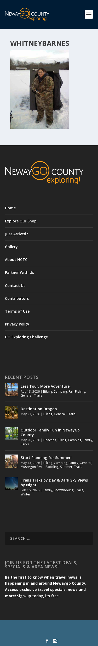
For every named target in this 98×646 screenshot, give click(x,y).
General (26, 395)
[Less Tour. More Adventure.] (11, 389)
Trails (38, 395)
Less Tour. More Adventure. (46, 386)
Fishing (80, 391)
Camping (60, 391)
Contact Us (15, 285)
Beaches (49, 440)
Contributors (17, 298)
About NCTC (16, 259)
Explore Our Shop (21, 220)
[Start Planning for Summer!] (11, 461)
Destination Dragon (39, 408)
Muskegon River (32, 467)
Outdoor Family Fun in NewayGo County (50, 432)
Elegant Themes (48, 627)
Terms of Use (17, 311)
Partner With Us (19, 272)
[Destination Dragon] (11, 412)
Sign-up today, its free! (38, 595)
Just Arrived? (16, 233)
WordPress (49, 633)
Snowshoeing (63, 490)
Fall (70, 391)
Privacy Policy (17, 324)
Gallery (11, 246)
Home (10, 207)
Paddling (52, 467)
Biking (47, 391)
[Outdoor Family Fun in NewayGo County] (11, 433)
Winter (25, 494)
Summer (66, 467)
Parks (25, 444)
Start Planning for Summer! (46, 457)
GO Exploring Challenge (26, 336)
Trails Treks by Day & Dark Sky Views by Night (54, 482)
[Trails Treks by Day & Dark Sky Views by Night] (11, 483)
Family (87, 440)
